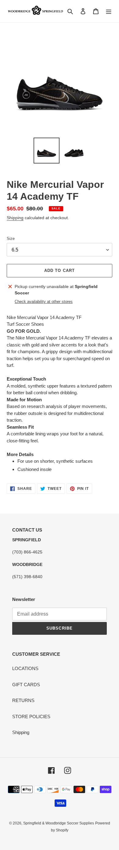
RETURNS (23, 700)
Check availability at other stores (44, 301)
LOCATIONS (25, 668)
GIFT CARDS (26, 684)
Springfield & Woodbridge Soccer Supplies (58, 823)
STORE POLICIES (31, 716)
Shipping (15, 217)
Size (11, 238)
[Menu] (108, 11)
